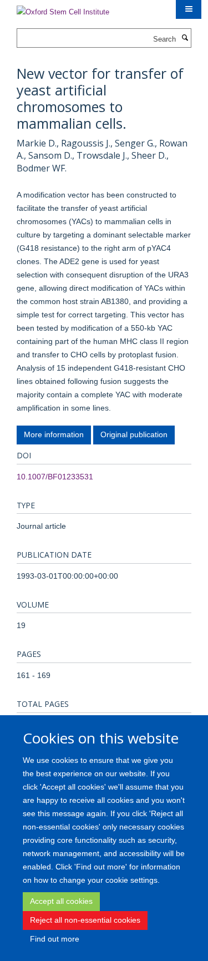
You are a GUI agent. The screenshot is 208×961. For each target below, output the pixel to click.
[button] (188, 9)
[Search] (185, 38)
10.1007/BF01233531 (55, 476)
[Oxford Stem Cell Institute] (63, 8)
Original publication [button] (134, 434)
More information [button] (54, 434)
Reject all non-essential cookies (85, 920)
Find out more (54, 938)
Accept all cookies (61, 901)
